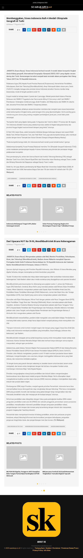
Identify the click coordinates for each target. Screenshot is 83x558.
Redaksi (49, 548)
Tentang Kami (40, 548)
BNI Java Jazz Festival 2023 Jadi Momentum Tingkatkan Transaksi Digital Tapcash (58, 472)
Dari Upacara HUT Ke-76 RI (15, 426)
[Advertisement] (41, 52)
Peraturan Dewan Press (69, 548)
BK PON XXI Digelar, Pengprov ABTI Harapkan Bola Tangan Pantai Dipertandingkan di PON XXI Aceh (23, 473)
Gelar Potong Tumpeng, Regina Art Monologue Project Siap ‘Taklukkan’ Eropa (58, 224)
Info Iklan (47, 550)
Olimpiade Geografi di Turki (28, 178)
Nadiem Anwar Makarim (58, 426)
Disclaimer (56, 548)
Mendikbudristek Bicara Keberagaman (36, 426)
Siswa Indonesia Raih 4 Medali (47, 178)
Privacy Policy (38, 550)
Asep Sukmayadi (12, 178)
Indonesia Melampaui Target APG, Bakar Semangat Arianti (21, 224)
